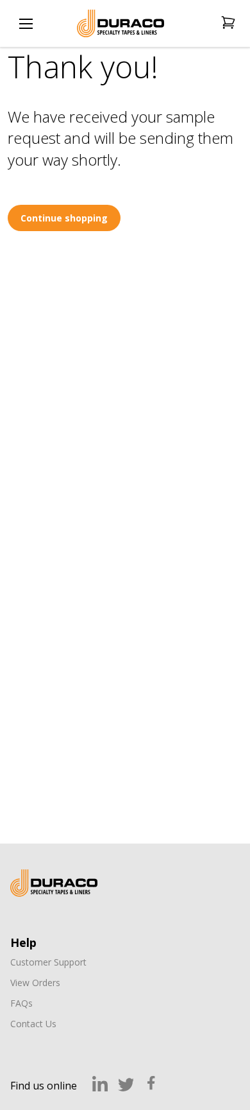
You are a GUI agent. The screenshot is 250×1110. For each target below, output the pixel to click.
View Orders (35, 982)
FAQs (21, 1003)
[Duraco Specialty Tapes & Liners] (53, 883)
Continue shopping (64, 218)
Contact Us (33, 1024)
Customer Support (48, 962)
